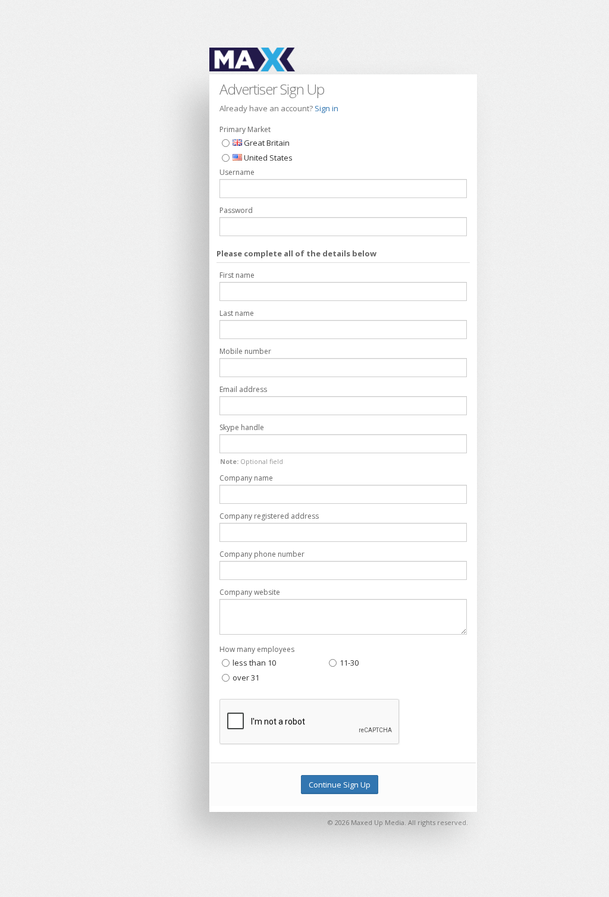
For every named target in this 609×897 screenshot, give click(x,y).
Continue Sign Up (340, 784)
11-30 (349, 662)
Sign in (326, 108)
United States (267, 157)
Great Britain (266, 142)
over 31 (246, 677)
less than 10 (254, 662)
